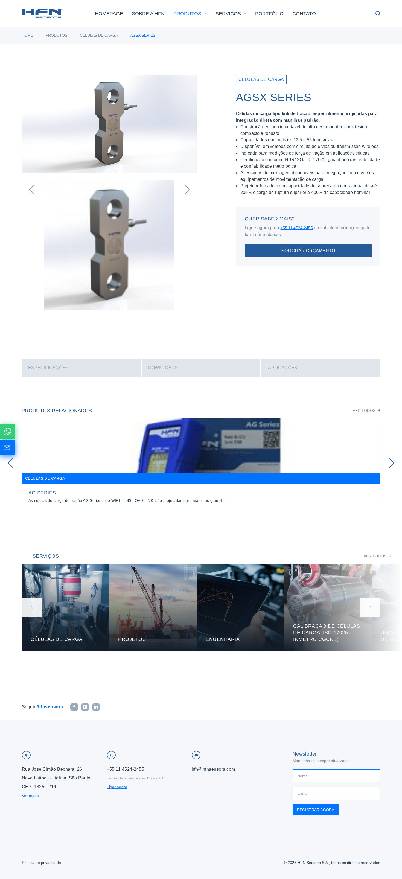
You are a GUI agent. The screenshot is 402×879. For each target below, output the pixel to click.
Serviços (228, 13)
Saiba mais (65, 607)
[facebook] (74, 707)
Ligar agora (117, 787)
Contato (304, 13)
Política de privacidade (41, 862)
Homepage (109, 13)
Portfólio (269, 13)
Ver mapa (30, 795)
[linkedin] (96, 707)
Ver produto (201, 464)
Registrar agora (315, 810)
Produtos (187, 13)
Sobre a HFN (148, 13)
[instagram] (85, 707)
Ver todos (364, 410)
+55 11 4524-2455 (296, 228)
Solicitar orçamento (308, 250)
